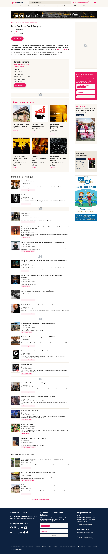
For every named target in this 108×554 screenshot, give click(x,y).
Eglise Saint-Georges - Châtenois (31, 217)
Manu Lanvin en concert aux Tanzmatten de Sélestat (38, 323)
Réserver (18, 38)
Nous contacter (81, 546)
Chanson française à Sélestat (28, 222)
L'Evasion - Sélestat (27, 354)
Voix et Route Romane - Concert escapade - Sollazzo (38, 396)
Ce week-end (41, 5)
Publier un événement (82, 2)
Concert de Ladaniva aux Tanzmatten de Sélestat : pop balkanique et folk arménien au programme (45, 227)
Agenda (52, 5)
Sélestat (19, 2)
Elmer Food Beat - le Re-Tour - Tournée (33, 438)
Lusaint (23, 194)
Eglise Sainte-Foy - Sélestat (29, 386)
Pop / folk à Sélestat (26, 203)
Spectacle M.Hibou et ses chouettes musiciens (36, 350)
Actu (75, 5)
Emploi (89, 546)
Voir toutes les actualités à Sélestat (40, 499)
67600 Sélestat (19, 66)
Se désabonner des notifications (67, 546)
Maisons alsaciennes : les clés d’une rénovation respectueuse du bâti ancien (43, 485)
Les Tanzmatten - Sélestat (22, 64)
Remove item (85, 87)
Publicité (95, 546)
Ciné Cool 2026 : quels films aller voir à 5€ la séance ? (38, 472)
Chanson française (34, 22)
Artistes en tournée (87, 5)
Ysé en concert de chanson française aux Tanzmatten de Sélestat (42, 242)
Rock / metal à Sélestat (27, 332)
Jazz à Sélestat (25, 271)
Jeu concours (85, 109)
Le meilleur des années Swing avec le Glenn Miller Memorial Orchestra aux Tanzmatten (44, 261)
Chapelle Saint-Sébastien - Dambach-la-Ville (33, 400)
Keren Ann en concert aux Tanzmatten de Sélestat (37, 291)
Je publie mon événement (85, 524)
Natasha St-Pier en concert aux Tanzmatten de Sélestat (39, 304)
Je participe (80, 115)
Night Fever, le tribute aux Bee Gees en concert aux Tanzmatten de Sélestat (42, 276)
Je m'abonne (85, 97)
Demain (30, 5)
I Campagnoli (25, 213)
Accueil (12, 22)
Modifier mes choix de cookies (49, 546)
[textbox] (86, 87)
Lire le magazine (81, 158)
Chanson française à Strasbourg (28, 447)
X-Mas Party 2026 (27, 424)
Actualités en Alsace (26, 468)
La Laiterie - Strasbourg (28, 442)
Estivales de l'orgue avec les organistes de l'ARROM (38, 337)
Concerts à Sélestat (26, 237)
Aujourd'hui (19, 5)
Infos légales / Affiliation (27, 546)
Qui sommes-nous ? (15, 546)
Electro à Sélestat (25, 433)
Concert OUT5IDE (26, 364)
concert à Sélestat (62, 49)
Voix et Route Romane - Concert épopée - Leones (37, 383)
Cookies (38, 546)
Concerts (27, 22)
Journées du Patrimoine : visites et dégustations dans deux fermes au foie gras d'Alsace (43, 459)
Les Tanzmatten (18, 32)
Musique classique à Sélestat (28, 190)
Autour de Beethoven (28, 181)
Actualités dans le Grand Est (28, 480)
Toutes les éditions (80, 164)
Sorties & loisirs (64, 5)
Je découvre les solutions (85, 537)
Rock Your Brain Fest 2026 (29, 410)
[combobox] (85, 86)
